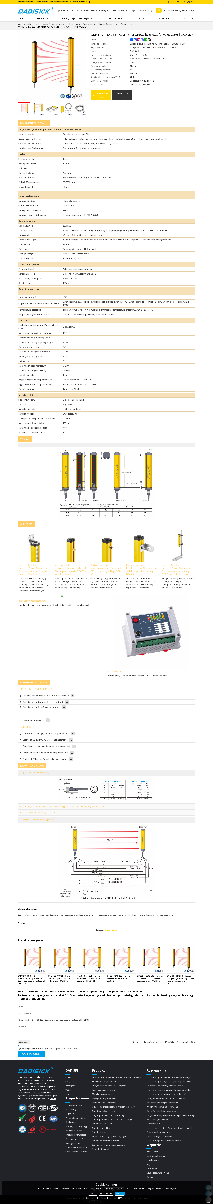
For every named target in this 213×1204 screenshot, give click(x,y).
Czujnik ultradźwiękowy (102, 1123)
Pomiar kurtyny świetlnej (157, 1119)
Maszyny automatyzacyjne (77, 1126)
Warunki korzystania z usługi (68, 1049)
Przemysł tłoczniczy (74, 1105)
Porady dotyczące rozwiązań (76, 18)
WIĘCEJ (53, 1099)
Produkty (41, 18)
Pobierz (172, 2)
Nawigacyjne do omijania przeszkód (162, 1102)
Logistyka (69, 1113)
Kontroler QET (115, 671)
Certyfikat (69, 1081)
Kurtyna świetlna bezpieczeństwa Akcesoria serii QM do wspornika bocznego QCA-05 (141, 570)
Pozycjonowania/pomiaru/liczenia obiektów (165, 1098)
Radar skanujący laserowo (103, 1090)
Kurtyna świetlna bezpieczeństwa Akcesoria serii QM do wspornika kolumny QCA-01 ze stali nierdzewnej (177, 570)
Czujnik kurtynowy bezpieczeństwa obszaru (67, 915)
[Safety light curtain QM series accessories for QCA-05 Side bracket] (142, 545)
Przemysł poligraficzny (75, 1118)
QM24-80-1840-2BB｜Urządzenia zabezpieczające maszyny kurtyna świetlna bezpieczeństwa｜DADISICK (180, 979)
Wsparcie (163, 18)
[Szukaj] (159, 10)
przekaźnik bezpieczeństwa (33, 600)
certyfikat (182, 2)
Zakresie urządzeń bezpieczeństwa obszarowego (168, 1077)
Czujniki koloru (99, 1132)
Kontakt (188, 18)
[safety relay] (62, 596)
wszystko (27, 24)
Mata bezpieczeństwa (102, 1094)
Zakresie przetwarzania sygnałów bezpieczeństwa (168, 1090)
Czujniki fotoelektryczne (76, 1151)
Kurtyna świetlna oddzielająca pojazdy (109, 1085)
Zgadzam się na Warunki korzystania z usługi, (48, 1048)
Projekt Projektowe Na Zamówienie (162, 1107)
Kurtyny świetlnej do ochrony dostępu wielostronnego (170, 1115)
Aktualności (151, 1168)
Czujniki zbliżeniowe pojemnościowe (108, 1145)
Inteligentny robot (73, 1130)
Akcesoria (25, 1042)
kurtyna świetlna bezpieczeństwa (159, 915)
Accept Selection (106, 1193)
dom (20, 24)
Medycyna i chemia (73, 1143)
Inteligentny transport (75, 1134)
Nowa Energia (71, 1109)
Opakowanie (71, 1122)
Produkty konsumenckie (76, 1147)
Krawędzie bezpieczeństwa (104, 1098)
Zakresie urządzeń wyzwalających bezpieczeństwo (169, 1081)
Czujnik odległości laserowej (104, 1111)
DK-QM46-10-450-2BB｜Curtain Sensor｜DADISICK (153, 47)
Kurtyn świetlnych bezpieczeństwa (162, 1111)
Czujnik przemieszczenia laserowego (108, 1115)
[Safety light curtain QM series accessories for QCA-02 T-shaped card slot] (70, 545)
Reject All (92, 1193)
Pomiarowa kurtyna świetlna (104, 1081)
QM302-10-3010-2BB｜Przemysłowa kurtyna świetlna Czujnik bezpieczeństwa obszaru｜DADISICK (31, 979)
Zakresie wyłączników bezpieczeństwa (163, 1140)
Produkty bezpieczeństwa (43, 24)
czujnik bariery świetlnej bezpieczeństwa (129, 915)
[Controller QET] (151, 632)
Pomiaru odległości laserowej (159, 1136)
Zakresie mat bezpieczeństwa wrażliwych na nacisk (169, 1128)
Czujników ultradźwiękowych (159, 1132)
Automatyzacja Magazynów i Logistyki (109, 1136)
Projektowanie (113, 18)
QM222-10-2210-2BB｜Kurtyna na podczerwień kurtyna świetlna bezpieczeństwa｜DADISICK (150, 978)
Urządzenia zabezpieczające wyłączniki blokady (113, 1107)
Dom (21, 18)
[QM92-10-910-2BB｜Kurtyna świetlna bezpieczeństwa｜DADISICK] (121, 959)
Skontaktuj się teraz (102, 95)
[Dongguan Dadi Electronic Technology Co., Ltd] (35, 10)
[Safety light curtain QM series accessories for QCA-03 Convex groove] (106, 545)
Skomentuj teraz (111, 930)
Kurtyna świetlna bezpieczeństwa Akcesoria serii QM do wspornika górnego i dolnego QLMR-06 (34, 570)
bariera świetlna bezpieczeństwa (99, 915)
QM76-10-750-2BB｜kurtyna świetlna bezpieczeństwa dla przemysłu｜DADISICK (88, 978)
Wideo (68, 1090)
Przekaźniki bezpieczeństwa (104, 1102)
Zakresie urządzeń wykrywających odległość (166, 1094)
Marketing (123, 1198)
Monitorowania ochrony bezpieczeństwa (164, 1085)
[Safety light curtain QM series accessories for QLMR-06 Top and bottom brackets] (35, 545)
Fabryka (69, 1094)
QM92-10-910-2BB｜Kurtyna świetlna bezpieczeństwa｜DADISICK (118, 978)
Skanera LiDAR (153, 1123)
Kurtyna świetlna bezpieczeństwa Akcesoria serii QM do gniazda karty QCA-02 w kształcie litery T (71, 570)
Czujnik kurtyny (24, 915)
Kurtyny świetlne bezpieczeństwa (69, 24)
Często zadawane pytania (157, 1172)
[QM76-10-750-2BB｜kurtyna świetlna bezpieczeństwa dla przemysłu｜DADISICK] (91, 959)
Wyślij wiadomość (31, 1054)
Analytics (102, 1198)
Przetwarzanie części (74, 1139)
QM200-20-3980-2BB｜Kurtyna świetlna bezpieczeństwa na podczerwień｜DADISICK (60, 978)
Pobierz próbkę (153, 1151)
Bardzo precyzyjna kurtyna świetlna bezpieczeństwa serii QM (108, 24)
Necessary (91, 1198)
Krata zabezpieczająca (40, 915)
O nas (139, 18)
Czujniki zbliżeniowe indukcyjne (106, 1140)
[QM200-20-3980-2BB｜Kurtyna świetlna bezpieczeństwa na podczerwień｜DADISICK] (62, 959)
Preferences (112, 1198)
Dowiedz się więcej (100, 1149)
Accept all (120, 1193)
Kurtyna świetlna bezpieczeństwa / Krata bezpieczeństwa (117, 1077)
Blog (148, 1164)
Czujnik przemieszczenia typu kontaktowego (112, 1119)
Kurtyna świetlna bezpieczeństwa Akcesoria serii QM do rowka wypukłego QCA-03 (106, 570)
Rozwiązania (71, 1085)
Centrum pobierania (155, 1156)
